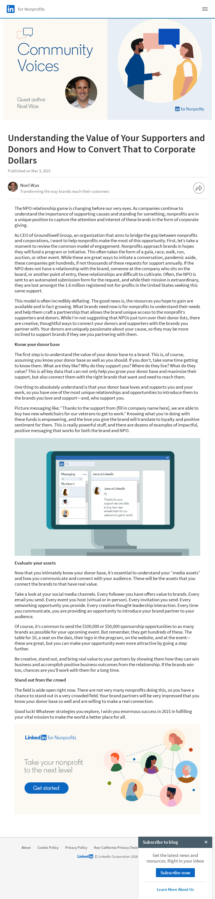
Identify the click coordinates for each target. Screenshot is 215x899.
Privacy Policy (76, 847)
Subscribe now (175, 873)
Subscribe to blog (160, 842)
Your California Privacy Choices (118, 847)
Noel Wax (29, 185)
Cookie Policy (48, 847)
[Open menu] (205, 9)
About (26, 847)
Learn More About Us (175, 889)
